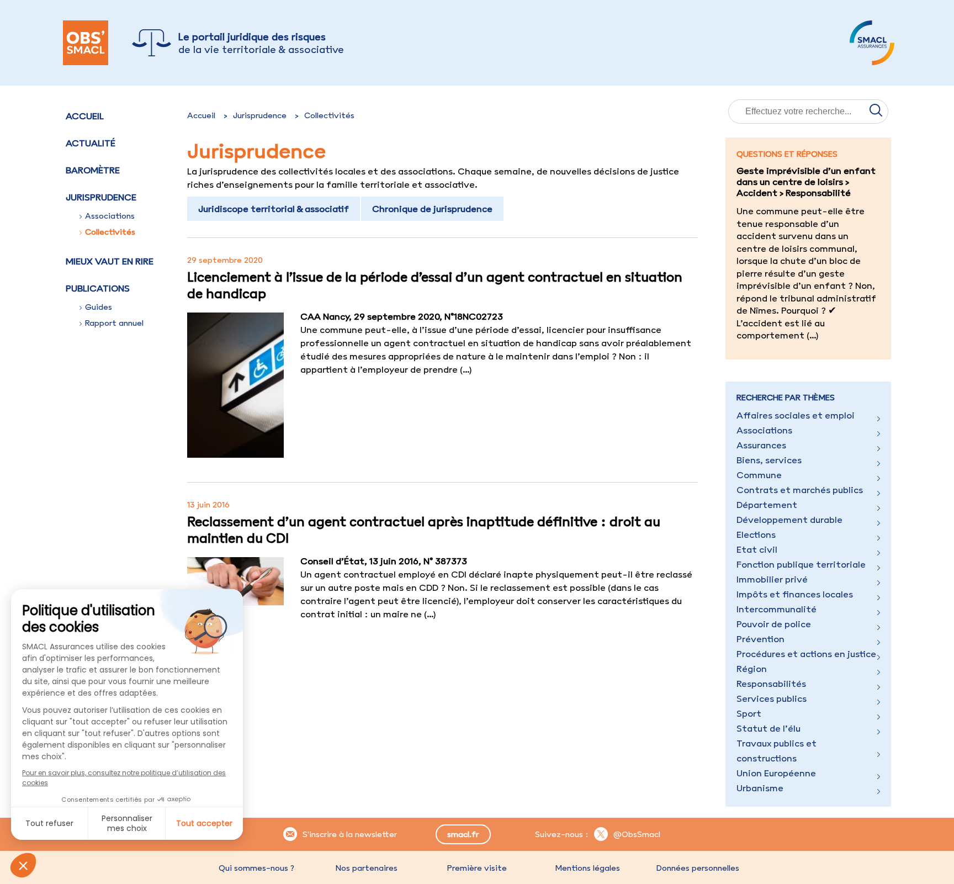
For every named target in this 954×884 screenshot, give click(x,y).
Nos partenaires (367, 868)
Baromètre (93, 170)
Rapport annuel (114, 323)
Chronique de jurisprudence (432, 208)
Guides (98, 307)
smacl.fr (463, 834)
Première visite (477, 868)
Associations (110, 216)
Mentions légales (587, 868)
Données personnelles (697, 868)
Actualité (90, 143)
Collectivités (110, 232)
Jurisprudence (260, 115)
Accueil (85, 115)
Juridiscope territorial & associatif (273, 208)
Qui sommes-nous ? (256, 868)
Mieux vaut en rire (109, 261)
